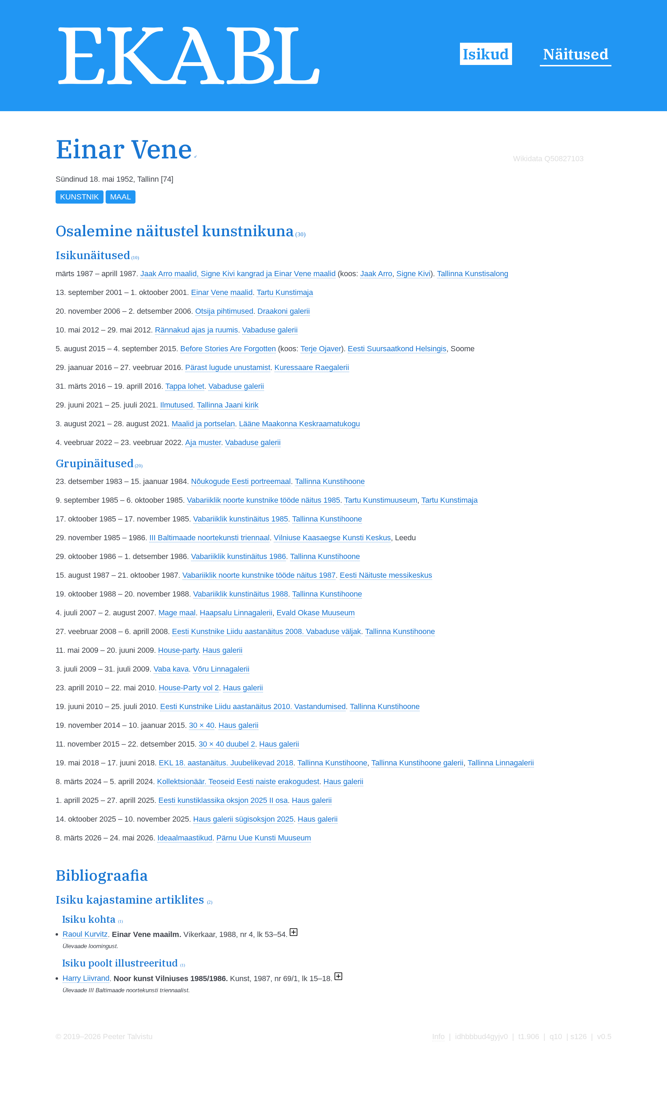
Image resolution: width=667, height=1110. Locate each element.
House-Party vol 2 (189, 687)
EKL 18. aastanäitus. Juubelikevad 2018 (226, 762)
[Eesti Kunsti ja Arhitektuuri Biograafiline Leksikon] (189, 86)
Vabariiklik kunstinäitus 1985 (240, 519)
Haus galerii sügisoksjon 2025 (243, 819)
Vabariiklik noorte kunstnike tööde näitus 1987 (259, 575)
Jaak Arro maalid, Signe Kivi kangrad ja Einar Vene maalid (238, 273)
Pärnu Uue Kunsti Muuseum (263, 837)
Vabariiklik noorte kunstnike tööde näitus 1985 (263, 500)
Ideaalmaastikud (184, 837)
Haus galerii (222, 650)
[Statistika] (547, 173)
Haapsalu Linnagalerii (236, 612)
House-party (178, 650)
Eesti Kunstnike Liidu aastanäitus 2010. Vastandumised (253, 706)
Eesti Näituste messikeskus (386, 575)
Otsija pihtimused (224, 311)
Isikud (486, 54)
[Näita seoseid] (293, 934)
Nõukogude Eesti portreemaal (241, 481)
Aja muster (203, 442)
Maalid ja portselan (203, 423)
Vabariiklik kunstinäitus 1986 (238, 556)
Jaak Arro (376, 273)
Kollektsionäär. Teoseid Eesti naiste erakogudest (238, 781)
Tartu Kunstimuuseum (380, 500)
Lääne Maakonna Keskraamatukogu (299, 423)
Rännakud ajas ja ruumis (196, 330)
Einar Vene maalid (222, 292)
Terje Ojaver (320, 348)
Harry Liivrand (86, 978)
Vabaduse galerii (270, 330)
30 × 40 (201, 725)
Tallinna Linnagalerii (501, 762)
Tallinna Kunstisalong (472, 273)
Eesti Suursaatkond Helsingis (397, 348)
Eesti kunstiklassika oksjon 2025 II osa (223, 800)
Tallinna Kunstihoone (330, 481)
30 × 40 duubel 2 (227, 744)
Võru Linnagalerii (221, 669)
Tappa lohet (184, 386)
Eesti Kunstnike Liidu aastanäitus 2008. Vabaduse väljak (266, 631)
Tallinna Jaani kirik (227, 405)
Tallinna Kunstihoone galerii (417, 762)
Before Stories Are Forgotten (228, 348)
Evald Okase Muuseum (316, 612)
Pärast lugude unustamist (227, 367)
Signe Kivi (413, 273)
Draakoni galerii (283, 311)
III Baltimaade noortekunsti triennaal (209, 537)
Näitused (576, 54)
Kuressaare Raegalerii (311, 367)
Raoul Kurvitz (85, 934)
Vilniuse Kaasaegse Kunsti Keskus (332, 537)
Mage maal (177, 612)
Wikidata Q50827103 (548, 158)
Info (438, 1036)
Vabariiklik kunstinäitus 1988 (240, 594)
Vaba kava (171, 669)
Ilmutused (176, 405)
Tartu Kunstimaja (285, 292)
